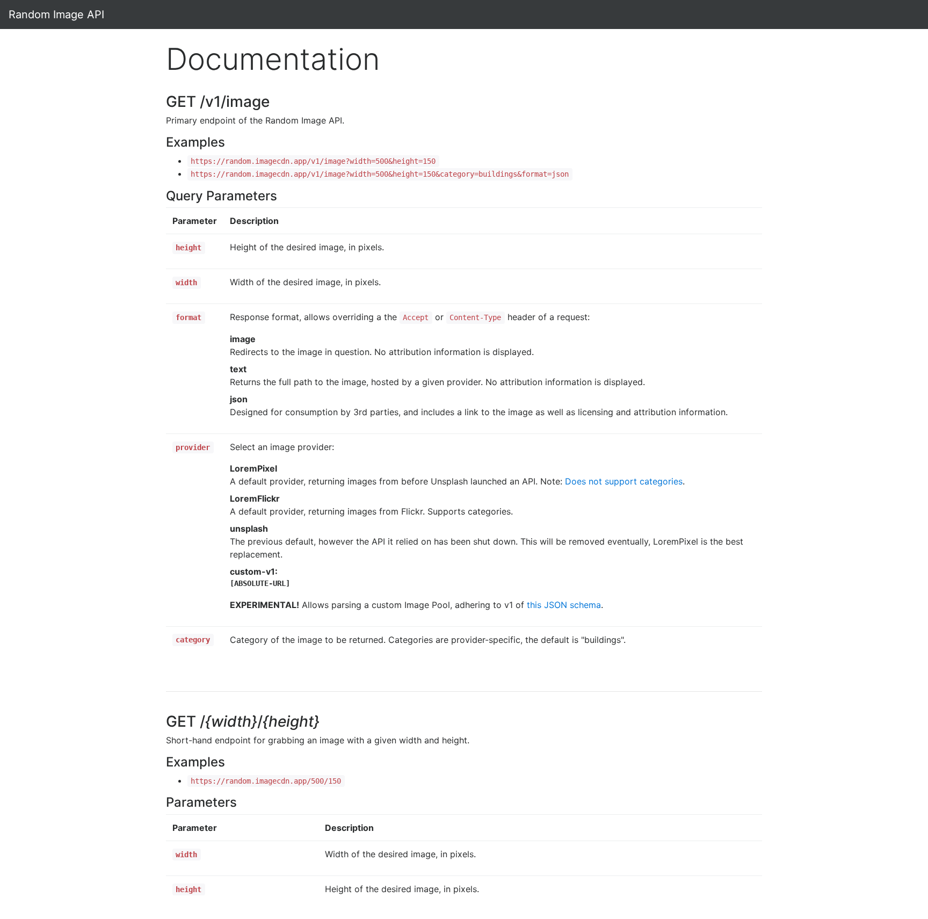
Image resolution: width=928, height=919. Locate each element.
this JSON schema (564, 604)
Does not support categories (624, 481)
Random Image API (56, 14)
